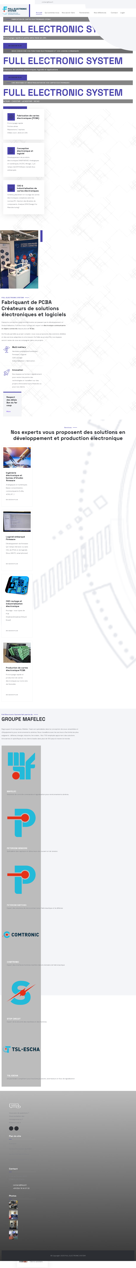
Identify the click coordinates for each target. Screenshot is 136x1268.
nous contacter (27, 1122)
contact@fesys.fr (47, 2)
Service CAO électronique (19, 1154)
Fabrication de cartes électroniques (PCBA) (28, 117)
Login (122, 13)
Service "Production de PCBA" (20, 1149)
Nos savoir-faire (68, 13)
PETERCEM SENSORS (17, 848)
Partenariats (84, 13)
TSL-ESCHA (12, 1075)
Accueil (39, 13)
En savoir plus (12, 499)
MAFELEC (11, 791)
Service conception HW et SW (20, 1159)
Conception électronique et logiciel (25, 151)
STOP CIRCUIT (14, 1018)
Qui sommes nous (52, 13)
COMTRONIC (13, 962)
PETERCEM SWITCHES (16, 905)
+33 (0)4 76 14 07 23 (21, 1188)
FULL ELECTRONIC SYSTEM (75, 1256)
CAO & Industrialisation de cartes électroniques (28, 188)
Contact (114, 13)
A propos (12, 1143)
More (8, 411)
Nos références (100, 13)
